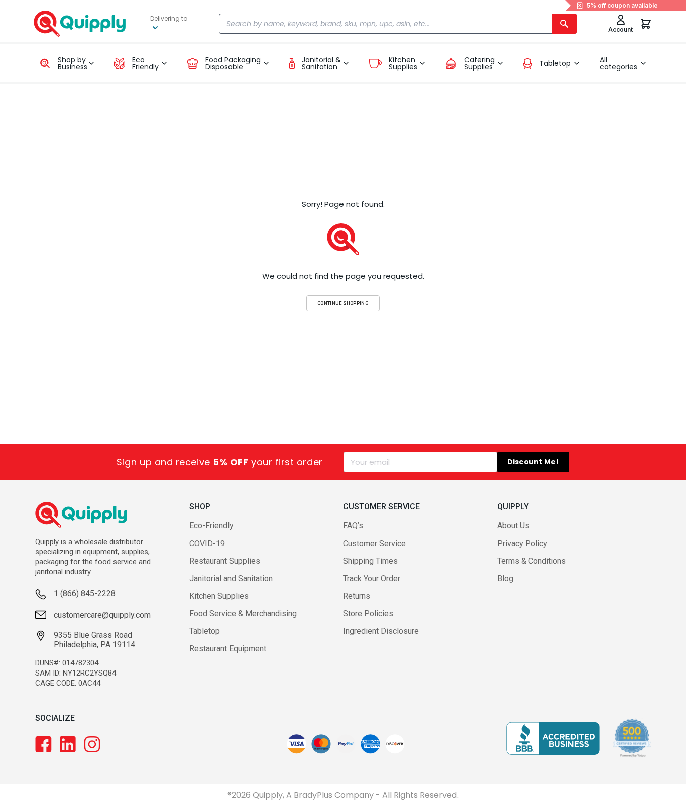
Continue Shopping (343, 303)
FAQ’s (353, 525)
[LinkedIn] (68, 744)
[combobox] (398, 24)
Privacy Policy (522, 543)
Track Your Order (371, 578)
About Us (513, 525)
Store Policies (368, 613)
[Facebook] (43, 744)
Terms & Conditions (531, 561)
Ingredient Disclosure (381, 631)
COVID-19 (207, 543)
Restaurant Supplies (224, 561)
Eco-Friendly (211, 525)
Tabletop (204, 631)
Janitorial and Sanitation (231, 578)
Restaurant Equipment (227, 648)
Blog (505, 578)
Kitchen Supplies (219, 596)
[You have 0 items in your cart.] (646, 24)
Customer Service (374, 543)
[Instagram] (92, 744)
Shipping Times (370, 561)
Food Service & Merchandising (243, 613)
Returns (356, 596)
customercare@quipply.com (102, 615)
